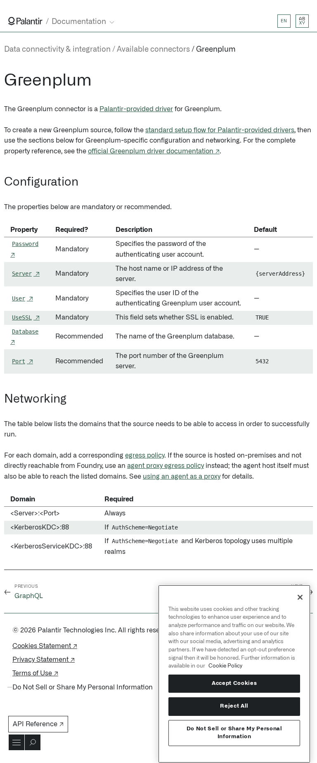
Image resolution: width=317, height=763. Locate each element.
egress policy (144, 455)
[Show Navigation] (16, 742)
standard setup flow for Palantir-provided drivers (219, 130)
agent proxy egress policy (165, 466)
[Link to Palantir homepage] (25, 21)
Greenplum (216, 49)
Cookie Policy (225, 666)
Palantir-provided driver (136, 109)
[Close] (300, 597)
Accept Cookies (234, 683)
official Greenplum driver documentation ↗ (154, 151)
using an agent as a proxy (181, 476)
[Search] (32, 742)
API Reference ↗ (38, 724)
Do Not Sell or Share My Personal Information (234, 732)
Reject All (234, 706)
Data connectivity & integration (57, 49)
